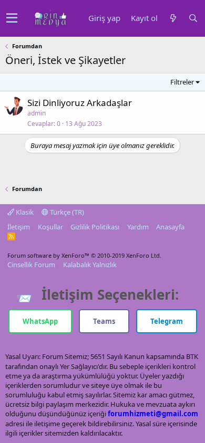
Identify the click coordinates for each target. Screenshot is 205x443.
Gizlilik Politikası (94, 226)
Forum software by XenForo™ (84, 255)
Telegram (166, 321)
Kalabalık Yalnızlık (90, 264)
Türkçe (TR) (66, 212)
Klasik (24, 212)
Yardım (138, 226)
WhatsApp (40, 321)
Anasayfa (170, 226)
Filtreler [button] (182, 82)
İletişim (18, 226)
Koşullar (50, 226)
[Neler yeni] (173, 18)
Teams (104, 321)
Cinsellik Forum (31, 264)
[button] (12, 18)
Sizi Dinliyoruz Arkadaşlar (79, 103)
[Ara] (193, 18)
